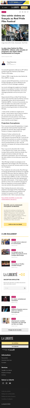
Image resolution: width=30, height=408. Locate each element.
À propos (4, 362)
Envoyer (24, 288)
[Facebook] (3, 384)
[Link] (27, 12)
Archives (4, 374)
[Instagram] (6, 384)
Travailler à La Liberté (7, 370)
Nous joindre (5, 358)
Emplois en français (6, 372)
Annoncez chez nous (7, 360)
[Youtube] (10, 384)
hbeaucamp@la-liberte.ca (11, 64)
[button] (3, 7)
